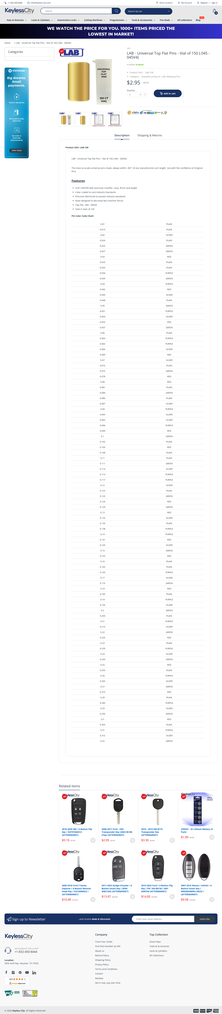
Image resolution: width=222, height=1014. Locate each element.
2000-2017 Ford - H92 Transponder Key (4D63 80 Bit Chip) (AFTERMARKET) (117, 832)
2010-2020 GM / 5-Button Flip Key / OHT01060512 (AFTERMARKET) (77, 832)
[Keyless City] (20, 11)
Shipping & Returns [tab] (150, 135)
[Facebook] (6, 972)
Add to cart (169, 93)
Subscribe (205, 919)
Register (204, 2)
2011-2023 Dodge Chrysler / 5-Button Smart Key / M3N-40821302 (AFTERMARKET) (117, 888)
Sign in (214, 2)
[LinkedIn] (34, 972)
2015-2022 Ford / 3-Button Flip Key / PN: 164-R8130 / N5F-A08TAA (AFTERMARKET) (157, 888)
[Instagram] (13, 972)
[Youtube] (27, 972)
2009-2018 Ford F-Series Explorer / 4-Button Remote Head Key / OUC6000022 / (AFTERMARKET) (76, 890)
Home (7, 42)
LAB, (164, 76)
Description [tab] (121, 135)
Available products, (151, 76)
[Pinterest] (20, 972)
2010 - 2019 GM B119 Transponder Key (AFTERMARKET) (151, 832)
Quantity (131, 90)
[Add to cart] (93, 840)
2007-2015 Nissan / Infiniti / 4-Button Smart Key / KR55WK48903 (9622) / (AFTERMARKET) (196, 890)
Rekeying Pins (173, 76)
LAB (128, 48)
